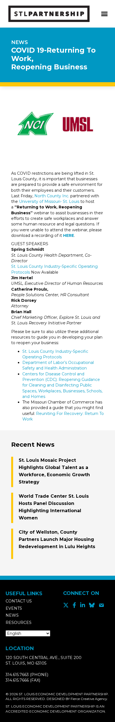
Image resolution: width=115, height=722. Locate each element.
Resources (19, 622)
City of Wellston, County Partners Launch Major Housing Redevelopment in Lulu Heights (57, 539)
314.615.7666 (17, 680)
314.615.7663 (17, 674)
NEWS (19, 42)
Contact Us (19, 601)
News (12, 615)
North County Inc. (51, 195)
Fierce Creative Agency (89, 699)
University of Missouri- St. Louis (49, 201)
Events (14, 608)
